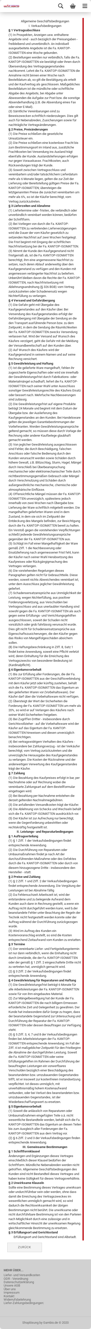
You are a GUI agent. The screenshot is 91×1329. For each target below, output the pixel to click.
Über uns (10, 1289)
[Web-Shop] (9, 6)
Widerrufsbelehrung (17, 1299)
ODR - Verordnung (16, 1279)
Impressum (11, 1292)
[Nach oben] (77, 1322)
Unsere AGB (12, 1285)
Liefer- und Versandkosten (22, 1275)
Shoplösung (30, 1322)
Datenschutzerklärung (19, 1282)
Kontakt (9, 1296)
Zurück (24, 1247)
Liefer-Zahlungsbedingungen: (24, 1303)
